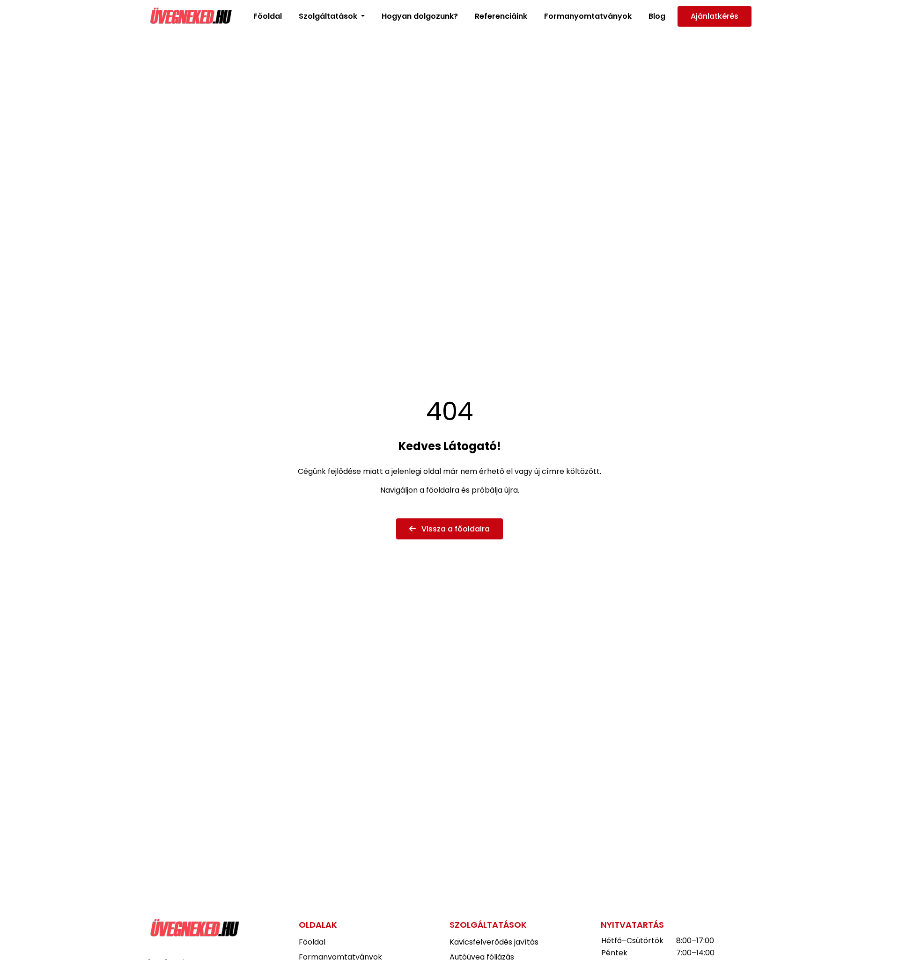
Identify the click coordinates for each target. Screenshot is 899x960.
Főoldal (267, 16)
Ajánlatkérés (714, 16)
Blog (656, 16)
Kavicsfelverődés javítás (494, 942)
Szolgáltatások (329, 16)
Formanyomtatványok (588, 16)
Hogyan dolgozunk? (420, 16)
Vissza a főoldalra (455, 529)
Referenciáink (501, 16)
